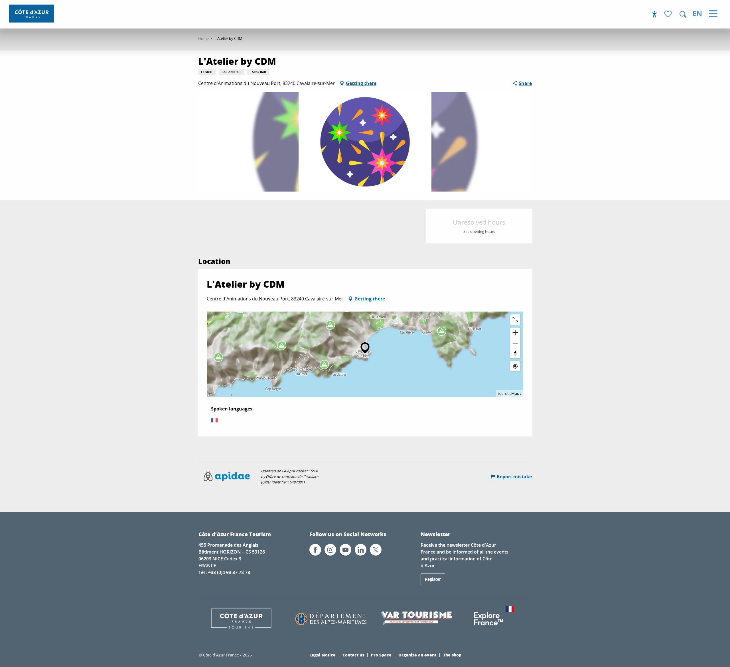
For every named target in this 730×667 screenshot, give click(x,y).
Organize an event (417, 655)
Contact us (353, 655)
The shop (452, 655)
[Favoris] (668, 14)
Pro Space (381, 655)
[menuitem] (31, 14)
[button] (683, 14)
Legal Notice (322, 655)
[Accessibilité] (654, 14)
